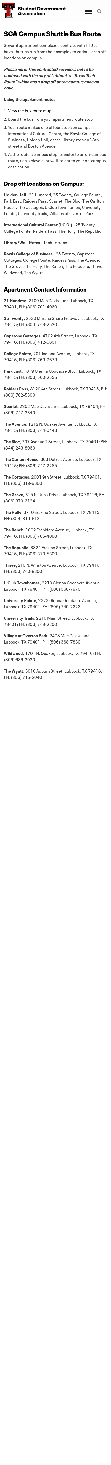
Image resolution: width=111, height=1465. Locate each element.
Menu (88, 8)
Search (100, 8)
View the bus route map (29, 110)
